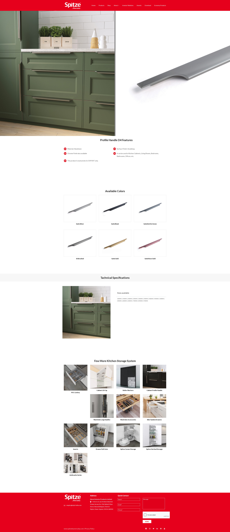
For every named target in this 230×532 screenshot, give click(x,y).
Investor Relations (127, 5)
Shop (109, 5)
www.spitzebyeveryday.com (74, 529)
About (116, 5)
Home (93, 5)
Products (101, 5)
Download (148, 5)
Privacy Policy (89, 529)
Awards (139, 5)
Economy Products (160, 5)
